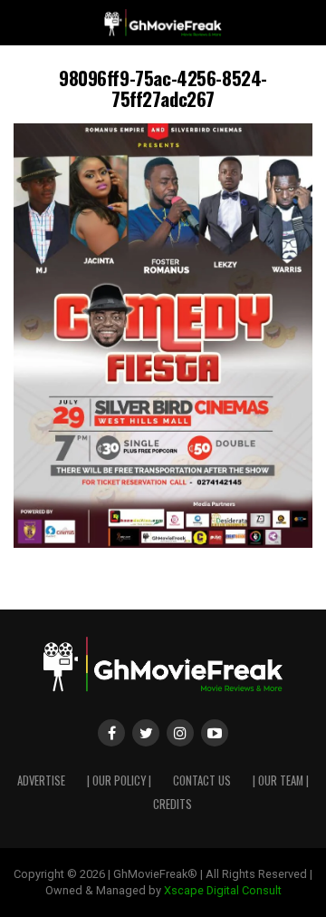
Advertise (41, 780)
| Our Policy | (119, 780)
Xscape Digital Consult (223, 890)
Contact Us (202, 780)
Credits (172, 804)
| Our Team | (281, 780)
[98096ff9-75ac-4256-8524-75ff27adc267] (163, 542)
